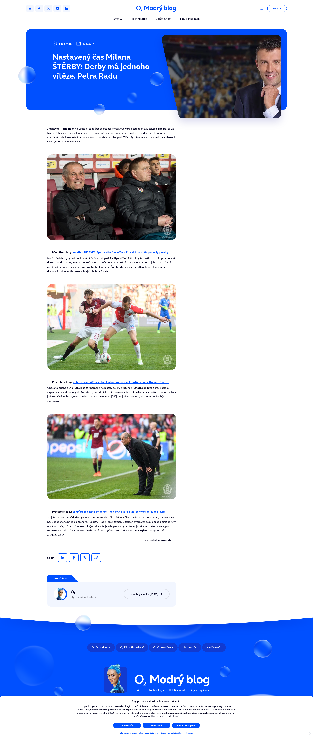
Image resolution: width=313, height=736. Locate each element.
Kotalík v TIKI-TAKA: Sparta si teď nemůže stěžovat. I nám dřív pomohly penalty (120, 252)
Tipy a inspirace (190, 19)
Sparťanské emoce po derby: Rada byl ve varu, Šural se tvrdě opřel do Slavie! (119, 511)
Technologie (139, 19)
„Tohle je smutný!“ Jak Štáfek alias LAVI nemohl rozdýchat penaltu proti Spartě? (121, 382)
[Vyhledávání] (261, 8)
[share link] (96, 557)
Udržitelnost (163, 19)
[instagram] (30, 8)
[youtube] (57, 8)
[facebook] (39, 8)
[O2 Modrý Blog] (156, 8)
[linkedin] (66, 8)
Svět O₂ (118, 19)
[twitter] (48, 8)
